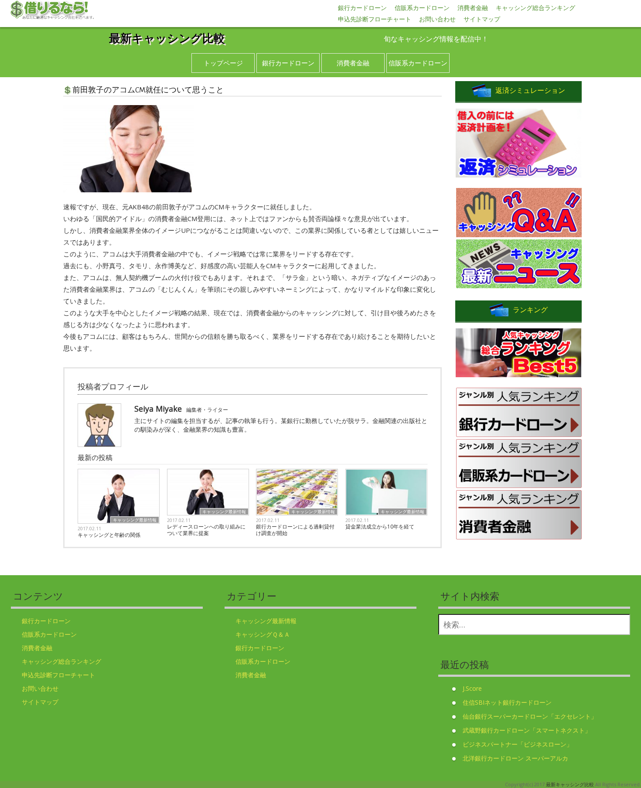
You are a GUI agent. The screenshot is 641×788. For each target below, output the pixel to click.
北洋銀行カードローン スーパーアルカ (515, 758)
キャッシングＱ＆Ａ (262, 634)
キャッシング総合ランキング (535, 7)
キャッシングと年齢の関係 (109, 535)
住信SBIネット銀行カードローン (507, 702)
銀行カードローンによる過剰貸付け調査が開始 (295, 529)
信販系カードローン (422, 7)
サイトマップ (482, 19)
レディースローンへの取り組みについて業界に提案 (206, 529)
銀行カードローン (362, 7)
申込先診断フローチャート (374, 19)
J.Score (472, 688)
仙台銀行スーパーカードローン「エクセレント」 (530, 716)
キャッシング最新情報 (135, 520)
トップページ (223, 62)
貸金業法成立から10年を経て (379, 526)
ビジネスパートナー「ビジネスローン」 (518, 744)
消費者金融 (472, 7)
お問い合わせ (437, 19)
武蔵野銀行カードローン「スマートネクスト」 (527, 730)
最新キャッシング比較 (167, 38)
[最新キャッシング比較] (52, 10)
